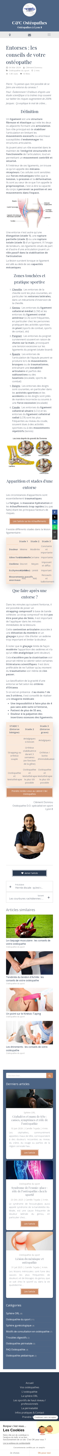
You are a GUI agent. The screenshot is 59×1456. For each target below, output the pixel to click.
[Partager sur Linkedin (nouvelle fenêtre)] (54, 522)
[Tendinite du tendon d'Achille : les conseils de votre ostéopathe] (29, 963)
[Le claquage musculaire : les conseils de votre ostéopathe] (29, 926)
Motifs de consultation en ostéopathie (27, 1331)
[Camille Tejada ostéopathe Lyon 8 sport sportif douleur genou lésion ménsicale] (29, 1241)
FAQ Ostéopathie (15, 1349)
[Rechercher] (49, 1075)
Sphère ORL (13, 1313)
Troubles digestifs (16, 1337)
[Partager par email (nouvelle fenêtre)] (54, 532)
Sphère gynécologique (18, 1325)
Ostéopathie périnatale (19, 1343)
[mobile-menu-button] (49, 35)
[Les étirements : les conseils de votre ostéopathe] (29, 1032)
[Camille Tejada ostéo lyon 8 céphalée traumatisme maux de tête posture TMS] (29, 1098)
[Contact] (29, 34)
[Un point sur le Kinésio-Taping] (29, 999)
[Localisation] (10, 34)
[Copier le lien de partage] (54, 537)
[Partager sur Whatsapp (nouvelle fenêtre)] (54, 527)
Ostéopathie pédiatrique (20, 1355)
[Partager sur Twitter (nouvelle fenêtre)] (54, 517)
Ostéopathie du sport (18, 1319)
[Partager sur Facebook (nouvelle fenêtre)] (54, 512)
